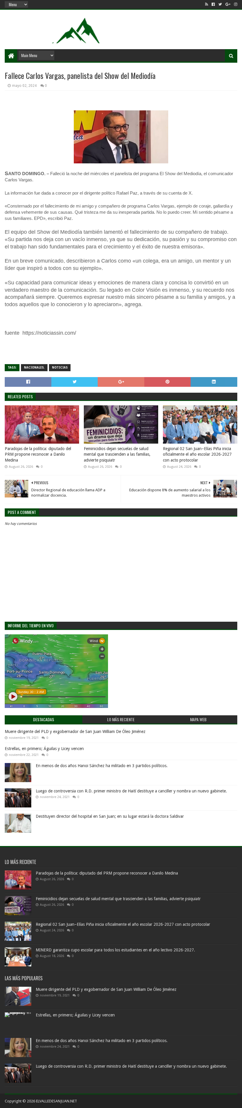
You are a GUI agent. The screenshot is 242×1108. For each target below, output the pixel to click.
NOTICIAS (60, 367)
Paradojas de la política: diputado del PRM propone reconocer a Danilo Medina (38, 454)
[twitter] (220, 4)
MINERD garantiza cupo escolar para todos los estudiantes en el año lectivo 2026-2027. (115, 950)
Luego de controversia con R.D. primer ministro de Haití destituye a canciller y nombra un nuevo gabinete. (131, 791)
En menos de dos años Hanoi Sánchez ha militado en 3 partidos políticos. (102, 765)
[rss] (206, 4)
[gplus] (228, 4)
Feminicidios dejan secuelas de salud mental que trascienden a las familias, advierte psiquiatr (117, 454)
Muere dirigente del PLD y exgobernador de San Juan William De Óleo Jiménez (75, 731)
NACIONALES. (34, 367)
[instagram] (235, 4)
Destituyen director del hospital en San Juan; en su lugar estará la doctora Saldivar (110, 816)
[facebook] (213, 4)
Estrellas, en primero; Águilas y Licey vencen (44, 748)
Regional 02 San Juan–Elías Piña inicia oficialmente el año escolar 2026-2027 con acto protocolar (197, 454)
